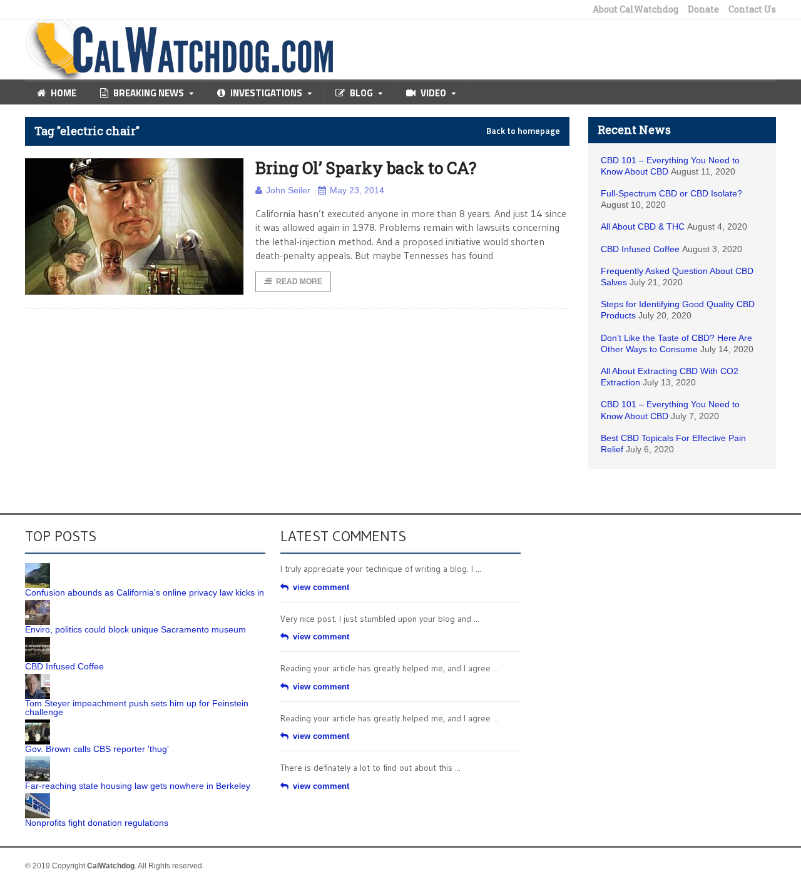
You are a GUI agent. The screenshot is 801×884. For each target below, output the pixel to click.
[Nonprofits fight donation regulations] (37, 798)
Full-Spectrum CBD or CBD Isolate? (671, 193)
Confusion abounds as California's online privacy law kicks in (144, 592)
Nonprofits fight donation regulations (96, 823)
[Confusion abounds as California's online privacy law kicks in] (37, 567)
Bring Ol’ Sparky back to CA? (365, 167)
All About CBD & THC (643, 226)
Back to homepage (523, 130)
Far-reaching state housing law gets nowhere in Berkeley (137, 786)
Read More (299, 281)
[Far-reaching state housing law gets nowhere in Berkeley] (37, 761)
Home (63, 93)
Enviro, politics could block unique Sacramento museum (135, 629)
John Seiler (288, 190)
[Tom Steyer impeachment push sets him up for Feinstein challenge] (37, 678)
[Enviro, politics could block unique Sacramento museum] (37, 604)
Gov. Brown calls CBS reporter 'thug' (97, 749)
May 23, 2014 (357, 190)
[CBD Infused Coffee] (37, 641)
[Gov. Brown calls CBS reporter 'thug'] (37, 724)
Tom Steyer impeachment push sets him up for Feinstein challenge (136, 707)
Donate (703, 9)
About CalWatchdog (635, 9)
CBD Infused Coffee (640, 249)
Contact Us (752, 9)
